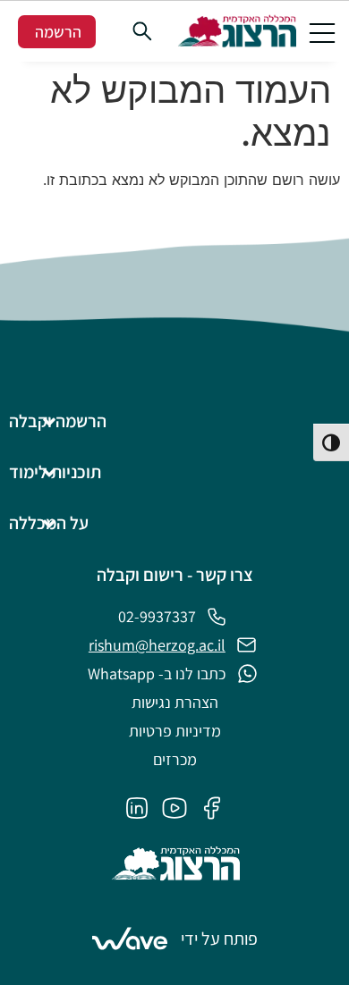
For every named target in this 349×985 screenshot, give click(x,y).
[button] (322, 31)
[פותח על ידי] (129, 938)
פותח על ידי (219, 938)
